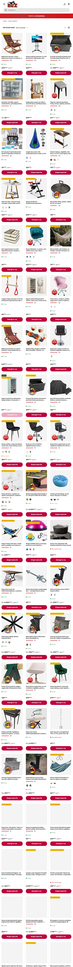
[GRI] (55, 110)
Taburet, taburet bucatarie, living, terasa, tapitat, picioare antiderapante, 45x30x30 (60, 103)
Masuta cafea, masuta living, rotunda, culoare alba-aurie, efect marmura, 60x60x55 (11, 203)
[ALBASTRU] (6, 502)
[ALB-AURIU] (3, 207)
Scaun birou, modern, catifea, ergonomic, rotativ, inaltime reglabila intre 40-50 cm (60, 300)
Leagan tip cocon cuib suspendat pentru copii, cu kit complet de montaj (36, 153)
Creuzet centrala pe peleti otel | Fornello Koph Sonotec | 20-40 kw (60, 58)
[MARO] (51, 110)
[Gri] (55, 499)
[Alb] (58, 160)
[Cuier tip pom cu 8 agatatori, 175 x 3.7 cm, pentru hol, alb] (60, 718)
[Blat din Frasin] (27, 499)
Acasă (5, 21)
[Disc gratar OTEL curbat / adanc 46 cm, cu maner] (60, 188)
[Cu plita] (27, 644)
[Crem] (55, 160)
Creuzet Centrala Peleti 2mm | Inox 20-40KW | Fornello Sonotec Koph (11, 779)
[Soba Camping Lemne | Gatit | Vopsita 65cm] (60, 576)
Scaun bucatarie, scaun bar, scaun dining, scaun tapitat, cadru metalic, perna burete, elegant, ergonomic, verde (59, 689)
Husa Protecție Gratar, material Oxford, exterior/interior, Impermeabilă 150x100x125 (60, 400)
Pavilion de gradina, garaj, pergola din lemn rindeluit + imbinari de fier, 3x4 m (35, 922)
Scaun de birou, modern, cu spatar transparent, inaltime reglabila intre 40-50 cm (11, 495)
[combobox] (36, 10)
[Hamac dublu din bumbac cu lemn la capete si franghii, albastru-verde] (60, 764)
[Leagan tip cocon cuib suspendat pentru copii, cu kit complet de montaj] (36, 138)
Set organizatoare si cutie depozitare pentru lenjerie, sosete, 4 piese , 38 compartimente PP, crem (10, 251)
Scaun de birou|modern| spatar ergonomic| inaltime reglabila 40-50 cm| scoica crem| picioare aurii (12, 923)
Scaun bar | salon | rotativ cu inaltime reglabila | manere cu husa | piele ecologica (59, 350)
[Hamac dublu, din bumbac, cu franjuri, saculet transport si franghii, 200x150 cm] (60, 235)
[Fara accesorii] (30, 644)
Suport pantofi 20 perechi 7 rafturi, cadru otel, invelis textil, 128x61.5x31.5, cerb (36, 300)
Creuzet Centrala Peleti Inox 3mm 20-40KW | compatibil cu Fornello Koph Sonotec (60, 638)
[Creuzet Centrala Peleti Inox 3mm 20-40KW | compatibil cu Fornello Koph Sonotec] (60, 623)
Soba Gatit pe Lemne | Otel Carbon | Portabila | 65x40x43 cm (36, 779)
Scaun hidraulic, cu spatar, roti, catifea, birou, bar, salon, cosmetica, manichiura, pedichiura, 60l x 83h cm (36, 251)
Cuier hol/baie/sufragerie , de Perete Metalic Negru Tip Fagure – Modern (12, 874)
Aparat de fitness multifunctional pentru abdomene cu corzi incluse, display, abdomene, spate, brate (36, 204)
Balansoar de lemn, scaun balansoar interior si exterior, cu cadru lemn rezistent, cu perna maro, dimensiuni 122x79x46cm (12, 59)
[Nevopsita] (55, 595)
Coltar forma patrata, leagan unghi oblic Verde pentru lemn (11, 687)
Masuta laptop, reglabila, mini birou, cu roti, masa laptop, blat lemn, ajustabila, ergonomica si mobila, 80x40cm (60, 154)
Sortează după (9, 27)
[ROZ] (34, 257)
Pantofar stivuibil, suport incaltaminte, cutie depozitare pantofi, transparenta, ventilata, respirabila (12, 104)
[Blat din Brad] (30, 499)
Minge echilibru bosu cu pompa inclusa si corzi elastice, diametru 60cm (36, 545)
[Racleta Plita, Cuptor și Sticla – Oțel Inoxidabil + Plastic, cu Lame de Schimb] (36, 335)
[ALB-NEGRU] (6, 207)
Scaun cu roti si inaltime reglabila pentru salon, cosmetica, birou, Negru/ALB (35, 445)
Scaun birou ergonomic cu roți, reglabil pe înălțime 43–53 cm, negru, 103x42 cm (60, 445)
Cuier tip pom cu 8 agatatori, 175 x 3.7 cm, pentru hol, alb (59, 732)
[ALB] (9, 502)
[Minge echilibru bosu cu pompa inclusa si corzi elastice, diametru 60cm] (36, 530)
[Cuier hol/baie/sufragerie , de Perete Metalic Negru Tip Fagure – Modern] (12, 859)
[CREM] (55, 307)
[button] (69, 4)
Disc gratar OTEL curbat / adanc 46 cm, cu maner (60, 202)
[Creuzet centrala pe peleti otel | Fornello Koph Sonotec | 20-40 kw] (60, 43)
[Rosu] (55, 783)
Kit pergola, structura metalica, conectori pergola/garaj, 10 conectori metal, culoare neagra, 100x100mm (60, 923)
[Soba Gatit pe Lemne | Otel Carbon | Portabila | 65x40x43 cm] (36, 764)
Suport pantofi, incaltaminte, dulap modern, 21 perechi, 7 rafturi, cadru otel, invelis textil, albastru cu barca (12, 401)
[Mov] (34, 549)
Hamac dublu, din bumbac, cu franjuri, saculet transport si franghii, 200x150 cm (59, 250)
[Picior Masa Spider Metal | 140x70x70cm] (12, 623)
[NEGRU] (9, 207)
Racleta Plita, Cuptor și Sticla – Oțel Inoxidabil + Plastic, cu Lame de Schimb (36, 350)
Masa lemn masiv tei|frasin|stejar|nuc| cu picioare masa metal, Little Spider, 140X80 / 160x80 (36, 734)
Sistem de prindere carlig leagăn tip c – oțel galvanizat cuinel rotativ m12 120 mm (36, 590)
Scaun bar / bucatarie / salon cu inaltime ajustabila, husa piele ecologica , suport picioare (12, 829)
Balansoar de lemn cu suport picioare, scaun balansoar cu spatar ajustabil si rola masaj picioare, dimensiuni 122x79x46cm (11, 352)
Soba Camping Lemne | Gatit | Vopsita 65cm (59, 590)
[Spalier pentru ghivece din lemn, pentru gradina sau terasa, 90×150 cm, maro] (12, 952)
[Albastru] (27, 157)
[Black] (51, 357)
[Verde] (9, 452)
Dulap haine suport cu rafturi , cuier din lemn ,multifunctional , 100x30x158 (36, 103)
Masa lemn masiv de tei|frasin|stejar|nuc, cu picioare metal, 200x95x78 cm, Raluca (12, 590)
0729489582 (40, 16)
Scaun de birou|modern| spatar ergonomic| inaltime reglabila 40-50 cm (60, 829)
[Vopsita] (51, 595)
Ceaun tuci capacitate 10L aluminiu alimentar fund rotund (60, 544)
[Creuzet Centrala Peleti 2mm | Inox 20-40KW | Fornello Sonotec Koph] (12, 764)
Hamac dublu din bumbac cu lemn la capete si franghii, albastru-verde (59, 779)
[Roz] (30, 157)
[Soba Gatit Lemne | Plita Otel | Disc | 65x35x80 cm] (36, 623)
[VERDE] (27, 257)
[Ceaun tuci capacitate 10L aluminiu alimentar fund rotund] (60, 530)
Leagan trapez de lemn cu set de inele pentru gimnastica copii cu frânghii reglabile (12, 300)
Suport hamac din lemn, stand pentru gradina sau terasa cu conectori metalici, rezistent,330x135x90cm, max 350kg (12, 547)
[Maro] (51, 160)
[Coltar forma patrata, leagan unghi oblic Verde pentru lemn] (12, 673)
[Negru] (6, 452)
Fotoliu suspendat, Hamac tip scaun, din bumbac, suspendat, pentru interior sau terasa (60, 874)
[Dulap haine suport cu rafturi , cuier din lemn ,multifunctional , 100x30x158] (36, 89)
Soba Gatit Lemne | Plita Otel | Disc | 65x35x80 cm (35, 637)
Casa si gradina (12, 21)
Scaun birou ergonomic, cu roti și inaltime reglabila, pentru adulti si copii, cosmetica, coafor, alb (36, 689)
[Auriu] (6, 642)
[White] (27, 452)
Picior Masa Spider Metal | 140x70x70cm (10, 637)
